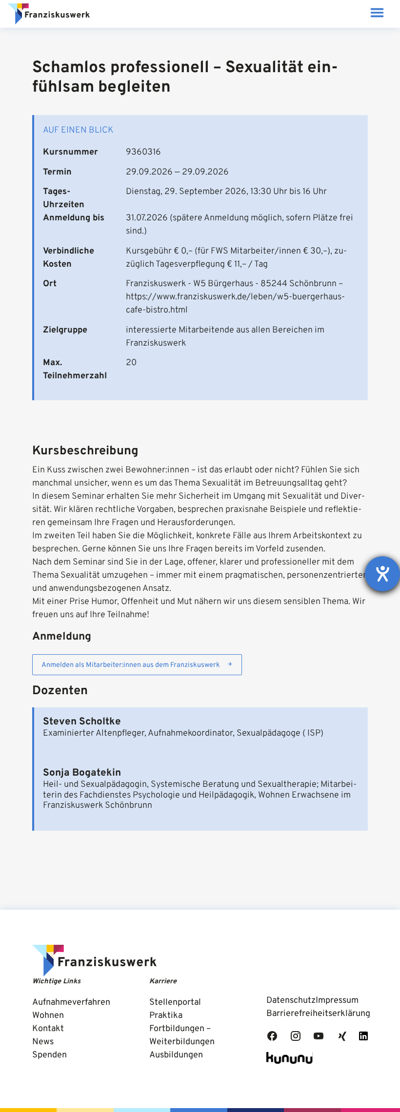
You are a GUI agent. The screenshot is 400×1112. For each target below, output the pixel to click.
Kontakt (48, 1028)
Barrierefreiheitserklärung (318, 1013)
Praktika (165, 1015)
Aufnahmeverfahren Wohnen (71, 1009)
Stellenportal (175, 1002)
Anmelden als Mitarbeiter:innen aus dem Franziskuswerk (130, 665)
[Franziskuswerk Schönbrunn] (49, 14)
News (43, 1042)
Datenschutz (291, 1000)
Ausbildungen (176, 1055)
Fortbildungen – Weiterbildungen (182, 1035)
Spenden (49, 1055)
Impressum (337, 1000)
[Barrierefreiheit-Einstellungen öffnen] (382, 573)
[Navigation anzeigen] (376, 13)
